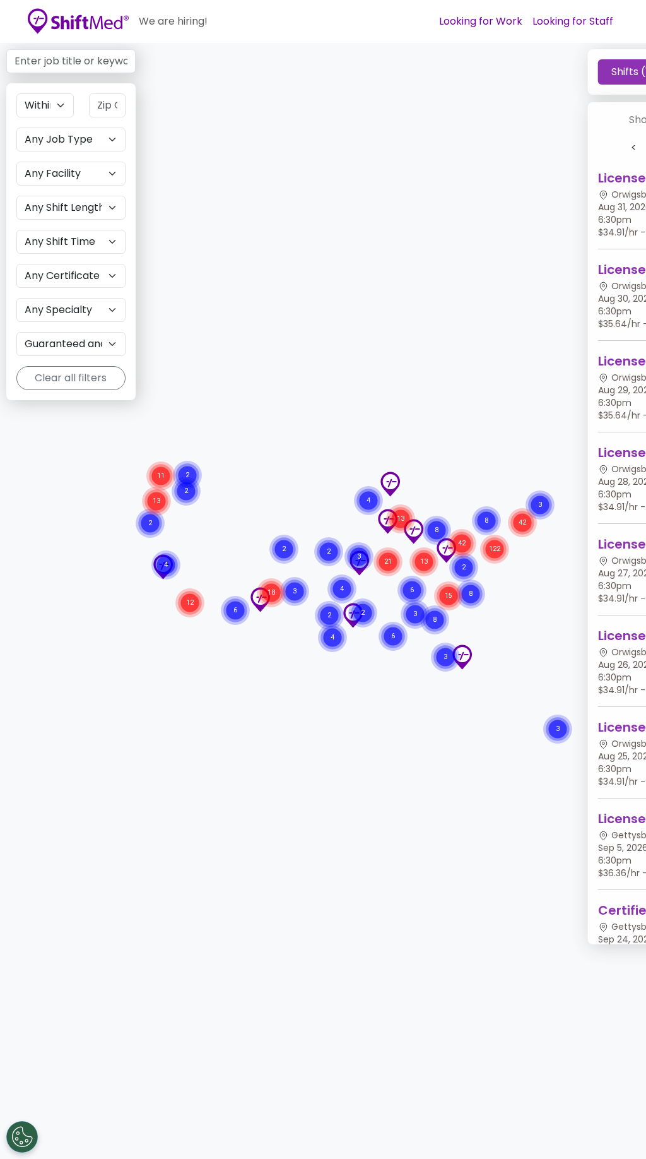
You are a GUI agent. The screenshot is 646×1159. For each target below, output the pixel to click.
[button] (462, 657)
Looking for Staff (572, 21)
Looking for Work (480, 21)
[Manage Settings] (22, 1137)
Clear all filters (71, 378)
